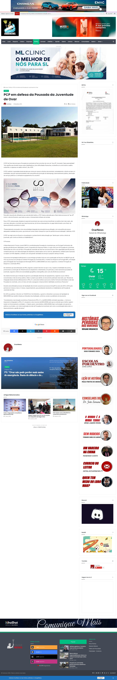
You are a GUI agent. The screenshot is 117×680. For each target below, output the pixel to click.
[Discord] (97, 514)
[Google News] (39, 324)
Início (3, 41)
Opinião (57, 41)
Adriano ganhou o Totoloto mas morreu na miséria (78, 647)
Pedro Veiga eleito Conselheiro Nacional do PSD (13, 413)
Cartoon (70, 41)
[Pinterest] (47, 331)
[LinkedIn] (31, 331)
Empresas (29, 41)
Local (9, 41)
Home (6, 87)
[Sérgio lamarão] (97, 419)
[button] (58, 678)
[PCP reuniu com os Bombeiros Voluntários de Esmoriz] (64, 405)
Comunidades (85, 41)
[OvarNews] (10, 27)
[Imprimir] (71, 331)
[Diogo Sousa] (97, 350)
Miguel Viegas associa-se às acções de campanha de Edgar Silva (39, 416)
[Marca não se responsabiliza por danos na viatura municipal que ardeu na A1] (64, 656)
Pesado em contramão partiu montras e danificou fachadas (77, 664)
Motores (77, 41)
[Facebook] (14, 331)
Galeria (64, 41)
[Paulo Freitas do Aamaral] (97, 380)
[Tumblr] (39, 331)
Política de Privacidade (95, 648)
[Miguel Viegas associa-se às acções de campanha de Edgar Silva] (39, 406)
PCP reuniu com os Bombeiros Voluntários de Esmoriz (61, 413)
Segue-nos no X (87, 577)
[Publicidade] (97, 207)
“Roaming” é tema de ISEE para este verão (30, 13)
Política (36, 41)
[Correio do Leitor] (97, 466)
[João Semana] (97, 399)
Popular (73, 642)
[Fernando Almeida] (97, 435)
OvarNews (9, 104)
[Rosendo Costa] (97, 451)
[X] (22, 331)
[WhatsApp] (97, 239)
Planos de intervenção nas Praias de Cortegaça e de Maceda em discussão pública (24, 374)
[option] (39, 373)
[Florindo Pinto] (97, 482)
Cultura (22, 41)
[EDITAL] (97, 111)
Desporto (15, 41)
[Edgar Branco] (97, 324)
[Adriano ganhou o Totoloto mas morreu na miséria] (64, 649)
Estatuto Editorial (93, 646)
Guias (99, 41)
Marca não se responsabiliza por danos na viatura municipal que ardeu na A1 (78, 656)
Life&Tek (50, 41)
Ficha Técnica (92, 643)
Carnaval (42, 41)
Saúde (93, 41)
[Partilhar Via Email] (63, 331)
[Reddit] (55, 331)
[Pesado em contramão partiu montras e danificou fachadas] (64, 665)
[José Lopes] (97, 365)
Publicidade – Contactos (95, 651)
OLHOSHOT (113, 673)
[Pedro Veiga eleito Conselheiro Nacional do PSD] (15, 405)
